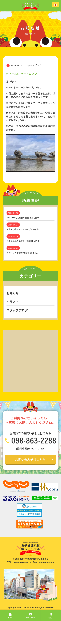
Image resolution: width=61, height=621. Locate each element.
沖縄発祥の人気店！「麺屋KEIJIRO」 (24, 241)
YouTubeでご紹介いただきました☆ (23, 217)
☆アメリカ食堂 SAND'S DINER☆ (22, 252)
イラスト (13, 301)
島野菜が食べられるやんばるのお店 (23, 229)
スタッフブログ (17, 310)
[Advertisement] (30, 360)
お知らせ (13, 293)
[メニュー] (51, 612)
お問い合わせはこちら (30, 459)
